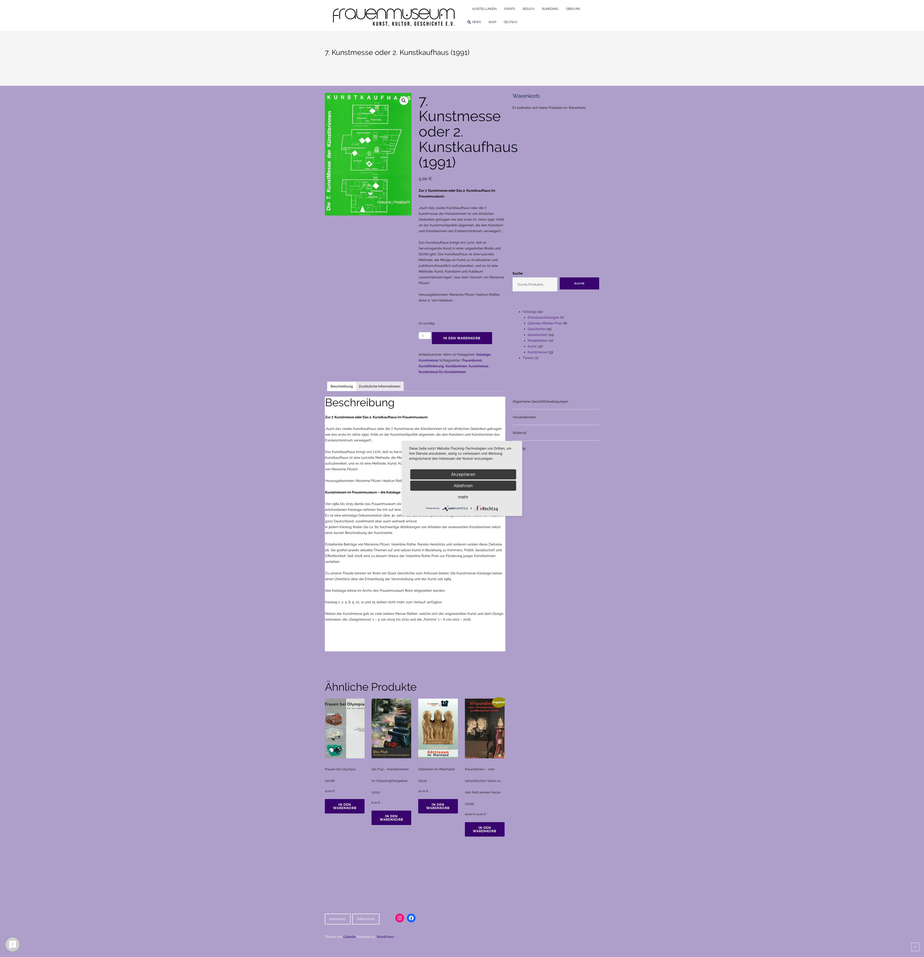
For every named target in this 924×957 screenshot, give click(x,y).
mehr (463, 496)
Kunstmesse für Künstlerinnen (442, 372)
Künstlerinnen (456, 366)
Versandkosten (524, 417)
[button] (403, 100)
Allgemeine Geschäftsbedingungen (540, 401)
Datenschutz (366, 919)
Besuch (528, 9)
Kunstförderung (431, 366)
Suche (518, 273)
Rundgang (550, 9)
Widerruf (519, 433)
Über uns (573, 9)
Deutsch (510, 22)
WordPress (385, 937)
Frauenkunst (472, 360)
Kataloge (483, 354)
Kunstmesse (428, 360)
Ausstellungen (484, 9)
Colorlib (349, 937)
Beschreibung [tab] (342, 386)
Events (509, 9)
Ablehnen (463, 485)
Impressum (337, 919)
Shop (492, 22)
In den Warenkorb (462, 338)
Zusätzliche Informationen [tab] (379, 386)
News (476, 22)
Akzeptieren (463, 474)
